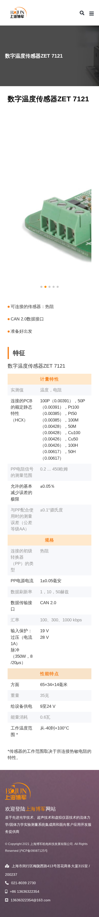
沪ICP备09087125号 (33, 851)
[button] (41, 287)
